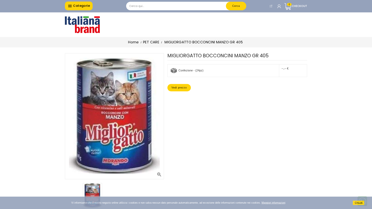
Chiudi (359, 202)
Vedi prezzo (179, 87)
